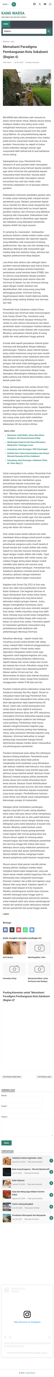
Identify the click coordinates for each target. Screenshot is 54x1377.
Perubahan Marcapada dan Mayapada (29, 1215)
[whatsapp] (25, 929)
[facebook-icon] (34, 4)
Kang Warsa (13, 13)
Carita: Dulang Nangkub (22, 1204)
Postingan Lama (44, 1077)
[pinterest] (18, 929)
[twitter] (12, 929)
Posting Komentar (32, 62)
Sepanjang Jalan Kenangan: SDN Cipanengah (27, 449)
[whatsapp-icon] (50, 4)
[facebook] (5, 929)
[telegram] (31, 929)
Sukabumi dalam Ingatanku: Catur (27, 1158)
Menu (5, 4)
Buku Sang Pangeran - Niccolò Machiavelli (30, 1169)
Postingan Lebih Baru (12, 1077)
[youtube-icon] (45, 4)
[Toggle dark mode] (14, 4)
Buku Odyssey (18, 1180)
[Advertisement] (27, 1253)
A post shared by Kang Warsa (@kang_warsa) (27, 1353)
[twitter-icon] (40, 4)
